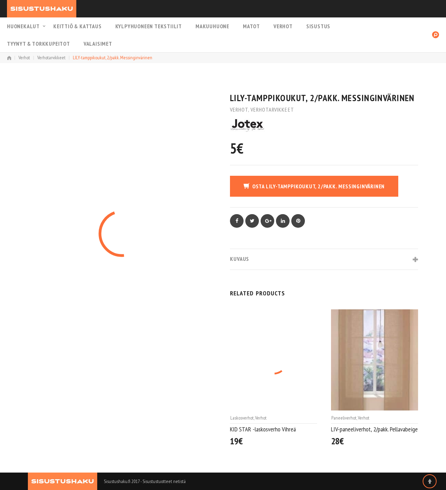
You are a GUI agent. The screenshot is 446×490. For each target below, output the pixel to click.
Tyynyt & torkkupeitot (38, 43)
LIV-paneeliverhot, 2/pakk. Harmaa (368, 429)
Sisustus (318, 26)
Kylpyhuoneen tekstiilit (148, 26)
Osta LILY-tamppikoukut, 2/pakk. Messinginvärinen (318, 186)
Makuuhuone (212, 26)
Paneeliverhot (242, 418)
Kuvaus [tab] (239, 258)
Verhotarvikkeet (51, 57)
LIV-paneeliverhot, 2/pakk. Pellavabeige (273, 429)
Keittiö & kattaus (77, 26)
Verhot (283, 26)
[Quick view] (313, 441)
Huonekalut (23, 26)
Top (430, 481)
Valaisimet (98, 43)
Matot (251, 26)
